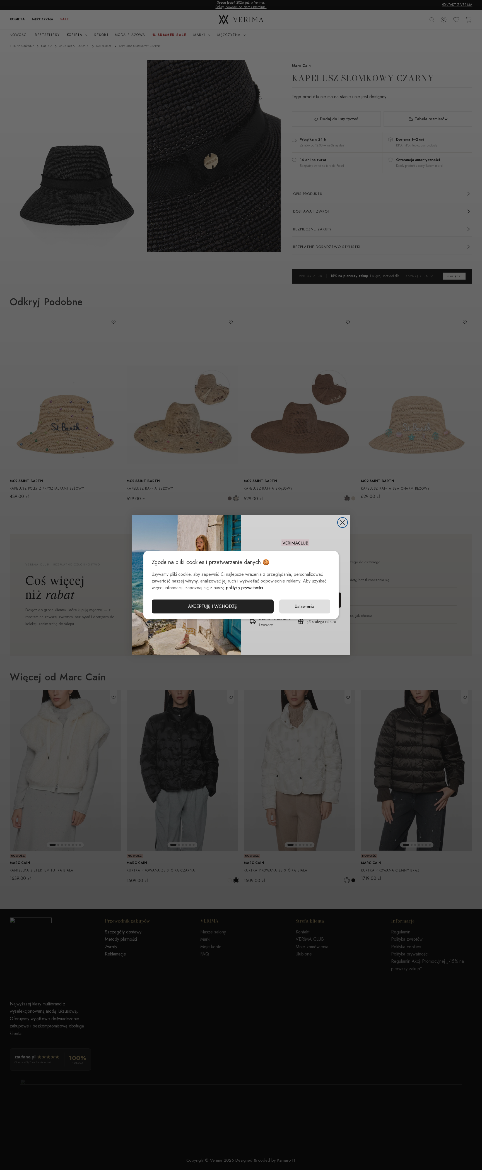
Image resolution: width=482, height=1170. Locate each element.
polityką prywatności (244, 587)
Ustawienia (304, 606)
